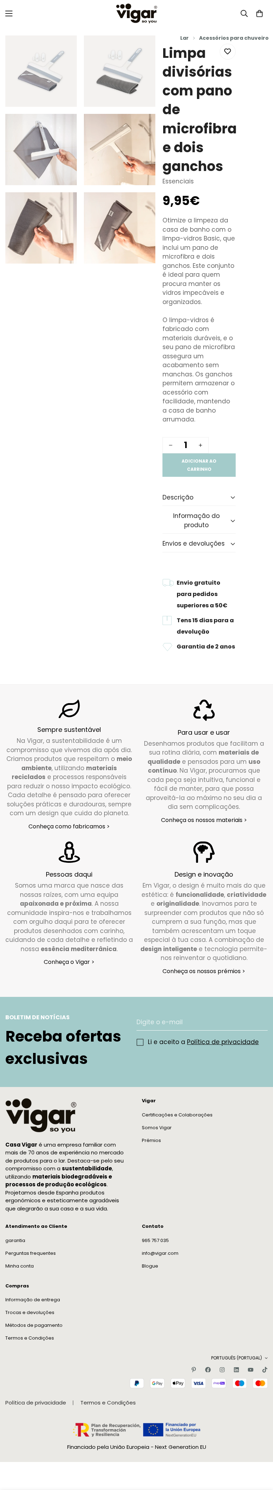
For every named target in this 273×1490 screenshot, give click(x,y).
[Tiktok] (265, 1370)
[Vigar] (136, 13)
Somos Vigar (157, 1127)
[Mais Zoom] (65, 51)
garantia (15, 1240)
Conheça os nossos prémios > (203, 971)
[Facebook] (208, 1370)
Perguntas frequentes (30, 1253)
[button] (259, 13)
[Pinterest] (194, 1370)
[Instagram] (222, 1370)
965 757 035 (155, 1240)
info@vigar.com (160, 1253)
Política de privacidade (223, 1042)
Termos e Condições (29, 1338)
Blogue (150, 1266)
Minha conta (19, 1266)
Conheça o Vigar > (69, 962)
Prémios (151, 1140)
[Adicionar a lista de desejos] (228, 52)
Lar (184, 38)
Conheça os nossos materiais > (204, 820)
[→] (259, 1022)
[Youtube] (250, 1370)
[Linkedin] (236, 1370)
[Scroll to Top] (259, 1451)
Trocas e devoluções (29, 1312)
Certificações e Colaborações (177, 1114)
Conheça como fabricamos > (69, 826)
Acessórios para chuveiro (234, 38)
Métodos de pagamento (34, 1325)
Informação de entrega (32, 1299)
